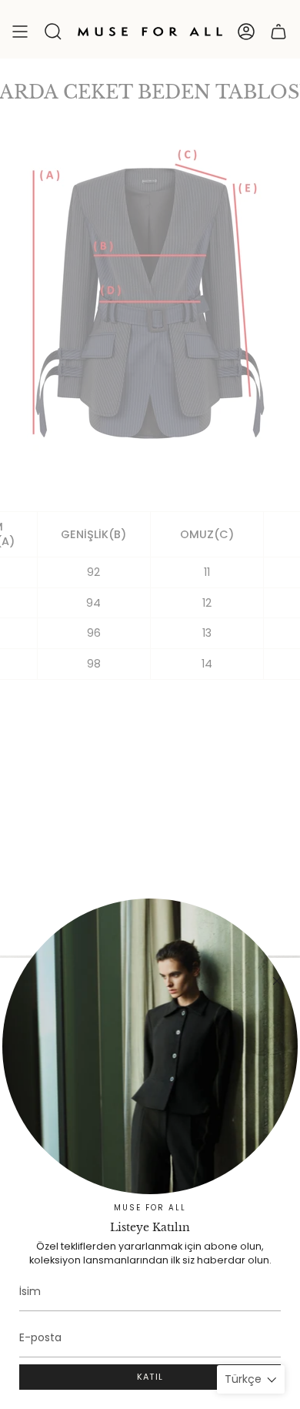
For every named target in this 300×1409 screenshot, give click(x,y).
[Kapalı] (277, 981)
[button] (53, 31)
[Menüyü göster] (20, 31)
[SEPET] (278, 31)
